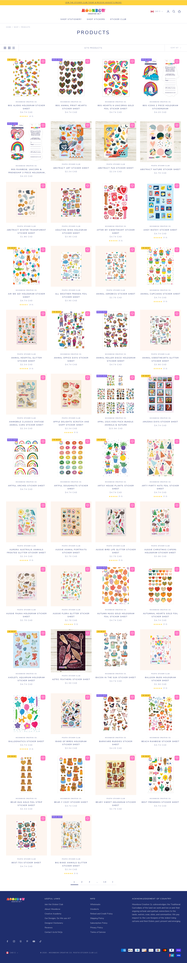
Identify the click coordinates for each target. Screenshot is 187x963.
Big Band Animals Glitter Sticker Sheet (71, 864)
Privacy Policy (96, 927)
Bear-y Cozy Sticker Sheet (71, 802)
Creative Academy (53, 913)
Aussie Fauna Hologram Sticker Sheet (26, 615)
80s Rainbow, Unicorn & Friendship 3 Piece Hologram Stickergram (26, 171)
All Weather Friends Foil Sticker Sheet (71, 295)
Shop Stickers (96, 19)
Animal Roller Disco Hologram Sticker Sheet (116, 359)
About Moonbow (52, 909)
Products (25, 27)
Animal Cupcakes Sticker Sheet (160, 294)
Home (8, 27)
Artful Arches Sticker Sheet (26, 485)
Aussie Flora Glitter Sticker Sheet (71, 615)
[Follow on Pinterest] (27, 941)
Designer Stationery (54, 923)
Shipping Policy (97, 918)
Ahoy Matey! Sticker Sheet (160, 230)
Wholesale (95, 904)
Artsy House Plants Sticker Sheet (116, 487)
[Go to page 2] (112, 882)
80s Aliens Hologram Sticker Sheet (26, 107)
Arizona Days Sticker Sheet (160, 421)
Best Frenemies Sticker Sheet (160, 802)
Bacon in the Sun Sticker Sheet (116, 677)
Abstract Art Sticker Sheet (71, 168)
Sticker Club (118, 19)
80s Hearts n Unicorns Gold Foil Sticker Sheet (116, 107)
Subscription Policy (98, 923)
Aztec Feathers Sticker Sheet (71, 679)
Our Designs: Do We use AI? (58, 918)
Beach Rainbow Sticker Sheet (160, 741)
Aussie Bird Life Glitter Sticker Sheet (116, 551)
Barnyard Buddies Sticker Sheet (115, 743)
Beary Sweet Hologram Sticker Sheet (116, 803)
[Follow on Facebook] (7, 941)
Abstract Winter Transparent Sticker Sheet (26, 231)
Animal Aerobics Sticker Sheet (115, 294)
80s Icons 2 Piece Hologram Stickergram (160, 107)
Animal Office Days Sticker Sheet (71, 359)
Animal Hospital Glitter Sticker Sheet (26, 359)
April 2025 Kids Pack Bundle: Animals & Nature (116, 423)
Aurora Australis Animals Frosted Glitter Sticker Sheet (26, 551)
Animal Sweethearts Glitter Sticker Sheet (160, 359)
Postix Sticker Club (71, 164)
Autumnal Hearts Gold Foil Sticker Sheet (160, 615)
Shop (16, 27)
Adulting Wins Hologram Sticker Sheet (71, 231)
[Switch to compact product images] (13, 47)
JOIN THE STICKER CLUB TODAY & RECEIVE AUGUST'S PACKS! (93, 3)
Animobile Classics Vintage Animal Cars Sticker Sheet (26, 423)
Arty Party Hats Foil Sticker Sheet (160, 487)
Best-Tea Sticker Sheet (26, 862)
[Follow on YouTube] (34, 941)
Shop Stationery (71, 19)
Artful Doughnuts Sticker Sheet (71, 487)
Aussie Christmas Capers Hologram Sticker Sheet (160, 551)
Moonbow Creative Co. (26, 102)
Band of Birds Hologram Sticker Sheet (71, 743)
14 (104, 882)
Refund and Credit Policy (101, 913)
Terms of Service (98, 932)
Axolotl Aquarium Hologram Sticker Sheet (26, 679)
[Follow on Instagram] (14, 941)
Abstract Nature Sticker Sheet (160, 169)
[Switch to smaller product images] (9, 47)
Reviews (49, 927)
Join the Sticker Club (54, 904)
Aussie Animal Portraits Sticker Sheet (71, 551)
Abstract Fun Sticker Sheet (116, 168)
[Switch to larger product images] (5, 47)
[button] (43, 61)
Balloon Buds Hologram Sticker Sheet (160, 679)
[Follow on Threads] (20, 941)
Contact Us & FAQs (54, 932)
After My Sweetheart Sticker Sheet (116, 231)
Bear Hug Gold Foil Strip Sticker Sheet (26, 803)
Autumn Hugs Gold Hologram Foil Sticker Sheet (116, 615)
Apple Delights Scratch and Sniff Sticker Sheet (71, 423)
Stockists (94, 909)
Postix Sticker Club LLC (85, 953)
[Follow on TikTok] (40, 941)
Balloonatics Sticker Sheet (26, 741)
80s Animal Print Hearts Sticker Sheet (71, 107)
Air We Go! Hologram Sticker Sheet (26, 295)
